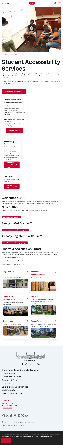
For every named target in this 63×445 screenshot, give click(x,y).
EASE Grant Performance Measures (12, 425)
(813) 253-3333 (7, 408)
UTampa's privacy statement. (43, 436)
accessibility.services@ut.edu (16, 112)
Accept (5, 441)
